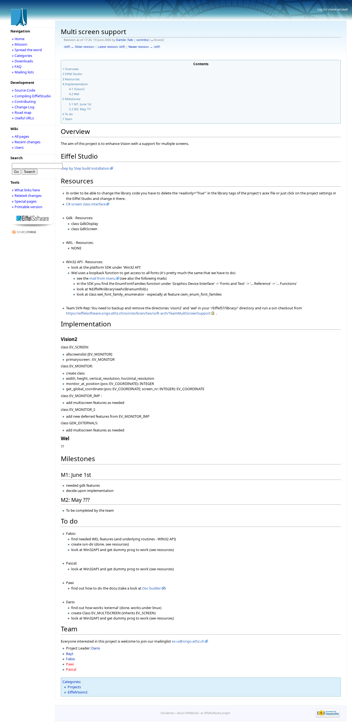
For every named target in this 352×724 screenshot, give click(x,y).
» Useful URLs (23, 117)
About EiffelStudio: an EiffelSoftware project (203, 713)
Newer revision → (140, 47)
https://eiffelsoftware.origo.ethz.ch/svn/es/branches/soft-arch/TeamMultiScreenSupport (138, 313)
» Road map (21, 112)
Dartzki (121, 40)
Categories (71, 681)
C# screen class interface (86, 204)
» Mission (19, 44)
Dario (95, 648)
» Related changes (27, 195)
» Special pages (24, 201)
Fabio (70, 658)
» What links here (26, 190)
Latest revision (108, 47)
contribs (142, 40)
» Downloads (22, 61)
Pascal (71, 669)
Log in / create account (332, 9)
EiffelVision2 (77, 692)
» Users (18, 147)
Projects (74, 686)
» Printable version (27, 206)
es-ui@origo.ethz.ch (188, 641)
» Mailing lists (23, 72)
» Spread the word (27, 49)
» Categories (22, 55)
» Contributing (24, 101)
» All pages (20, 136)
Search (16, 157)
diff (67, 47)
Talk (130, 40)
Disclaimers (168, 713)
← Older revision (82, 47)
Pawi (70, 664)
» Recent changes (26, 141)
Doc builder (151, 588)
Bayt (69, 653)
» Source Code (23, 90)
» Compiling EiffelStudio (31, 95)
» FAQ (16, 66)
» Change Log (23, 106)
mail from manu (102, 278)
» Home (18, 38)
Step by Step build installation (85, 168)
